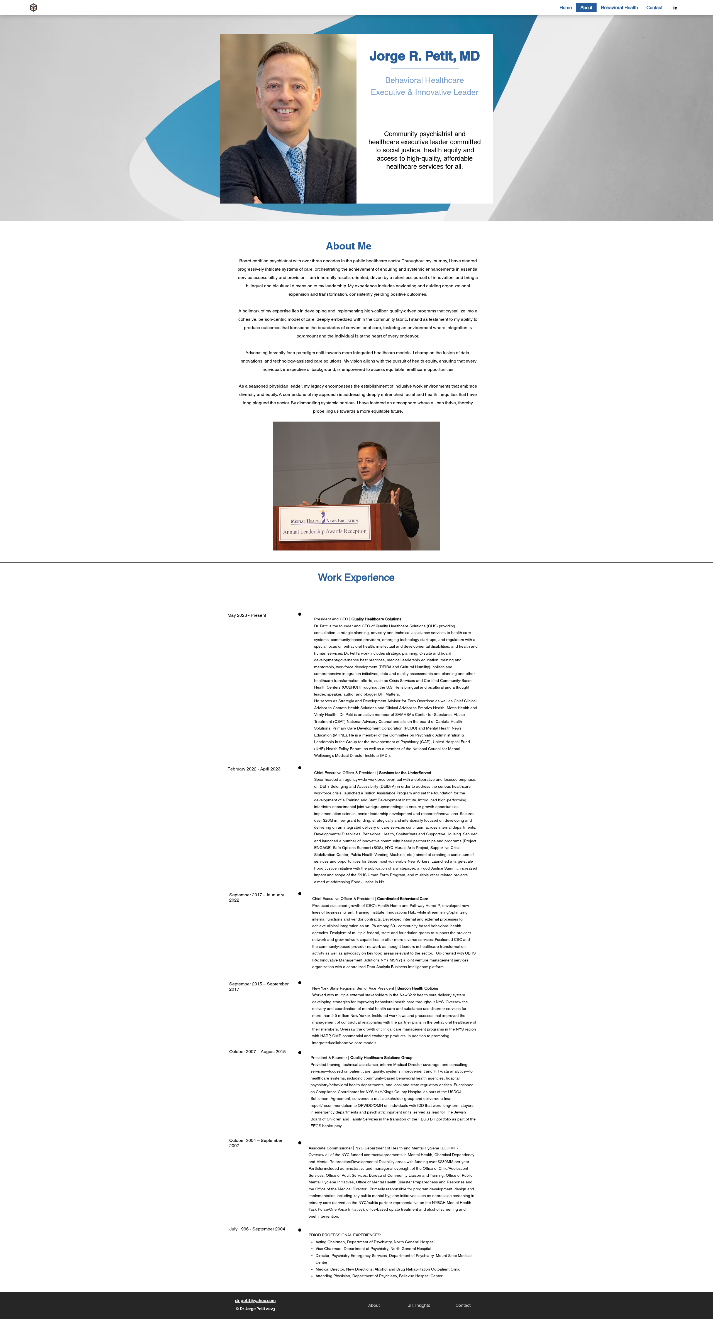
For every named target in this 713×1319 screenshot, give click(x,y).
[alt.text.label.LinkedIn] (675, 7)
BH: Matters (388, 694)
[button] (619, 7)
